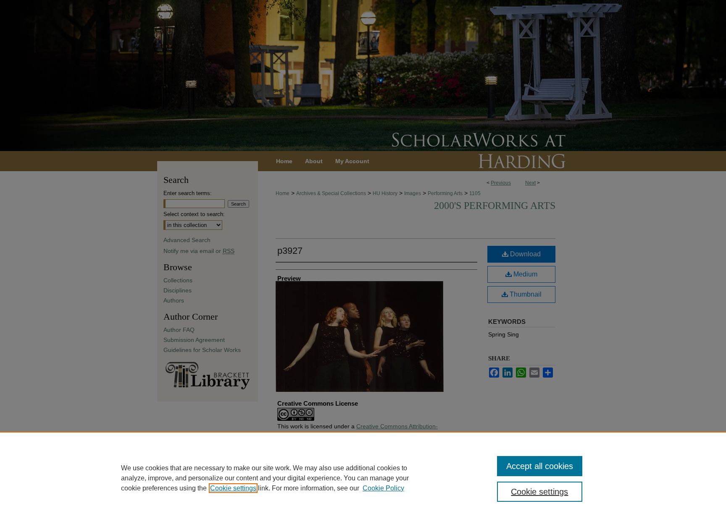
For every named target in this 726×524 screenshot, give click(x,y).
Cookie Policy (383, 488)
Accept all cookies (539, 466)
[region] (363, 478)
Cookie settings (233, 488)
